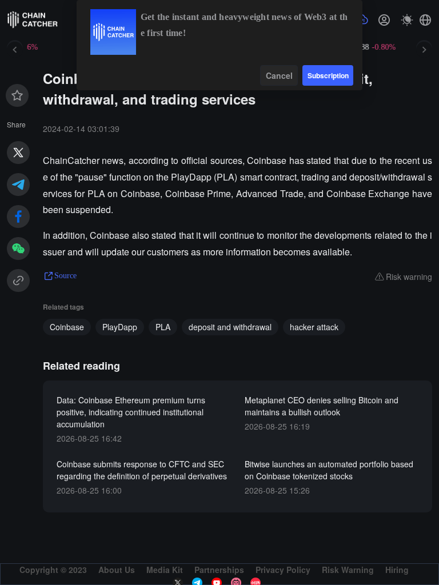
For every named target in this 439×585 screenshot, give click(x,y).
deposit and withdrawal (230, 326)
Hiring (397, 569)
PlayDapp (119, 326)
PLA (162, 326)
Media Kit (164, 569)
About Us (116, 569)
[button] (425, 20)
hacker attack (314, 326)
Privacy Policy (283, 569)
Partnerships (219, 569)
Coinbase (67, 326)
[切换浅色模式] (407, 20)
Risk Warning (348, 569)
